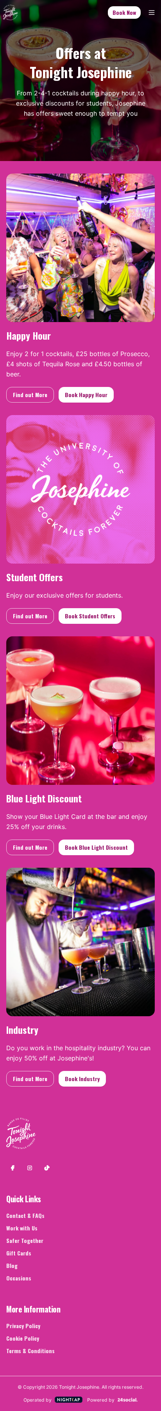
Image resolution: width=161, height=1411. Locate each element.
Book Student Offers (90, 616)
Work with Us (22, 1228)
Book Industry (82, 1078)
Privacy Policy (23, 1325)
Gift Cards (18, 1253)
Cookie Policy (22, 1338)
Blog (12, 1265)
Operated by (37, 1400)
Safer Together (24, 1240)
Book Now (124, 12)
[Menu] (151, 12)
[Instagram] (29, 1168)
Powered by (100, 1400)
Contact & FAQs (25, 1215)
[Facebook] (12, 1168)
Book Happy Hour (86, 394)
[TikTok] (47, 1168)
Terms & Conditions (30, 1351)
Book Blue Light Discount (96, 847)
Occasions (18, 1278)
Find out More (30, 394)
